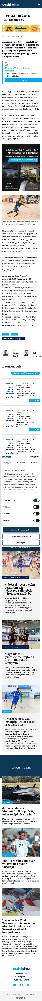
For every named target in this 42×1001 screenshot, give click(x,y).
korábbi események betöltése (25, 373)
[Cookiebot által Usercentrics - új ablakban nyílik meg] (30, 456)
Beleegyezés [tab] (7, 463)
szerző (14, 350)
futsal (14, 334)
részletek (34, 400)
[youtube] (15, 985)
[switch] (36, 507)
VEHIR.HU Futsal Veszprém (13, 338)
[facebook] (21, 985)
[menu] (39, 4)
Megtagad (21, 543)
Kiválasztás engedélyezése (21, 536)
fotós (35, 350)
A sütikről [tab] (34, 463)
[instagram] (27, 985)
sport (5, 334)
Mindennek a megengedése (21, 530)
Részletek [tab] (21, 463)
